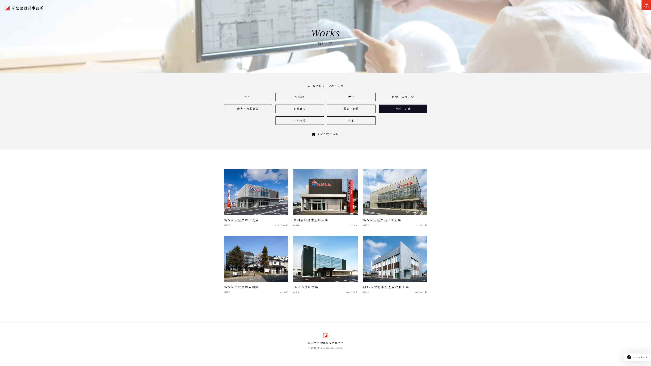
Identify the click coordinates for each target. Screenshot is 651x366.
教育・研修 (351, 108)
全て (248, 97)
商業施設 (299, 108)
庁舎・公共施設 (248, 108)
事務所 (299, 97)
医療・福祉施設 (403, 97)
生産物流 (299, 120)
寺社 (351, 97)
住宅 (351, 120)
